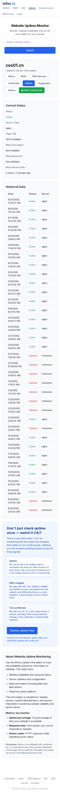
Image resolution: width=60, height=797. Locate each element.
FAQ (53, 778)
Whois (11, 76)
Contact (35, 783)
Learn (21, 778)
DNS (23, 8)
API (46, 778)
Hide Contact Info (33, 90)
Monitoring (8, 14)
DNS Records (39, 76)
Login (19, 14)
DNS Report (33, 778)
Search (30, 50)
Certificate (13, 83)
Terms (24, 783)
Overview (10, 778)
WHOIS (6, 8)
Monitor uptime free (22, 630)
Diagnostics (44, 83)
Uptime (32, 8)
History (11, 90)
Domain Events (46, 8)
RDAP (15, 8)
